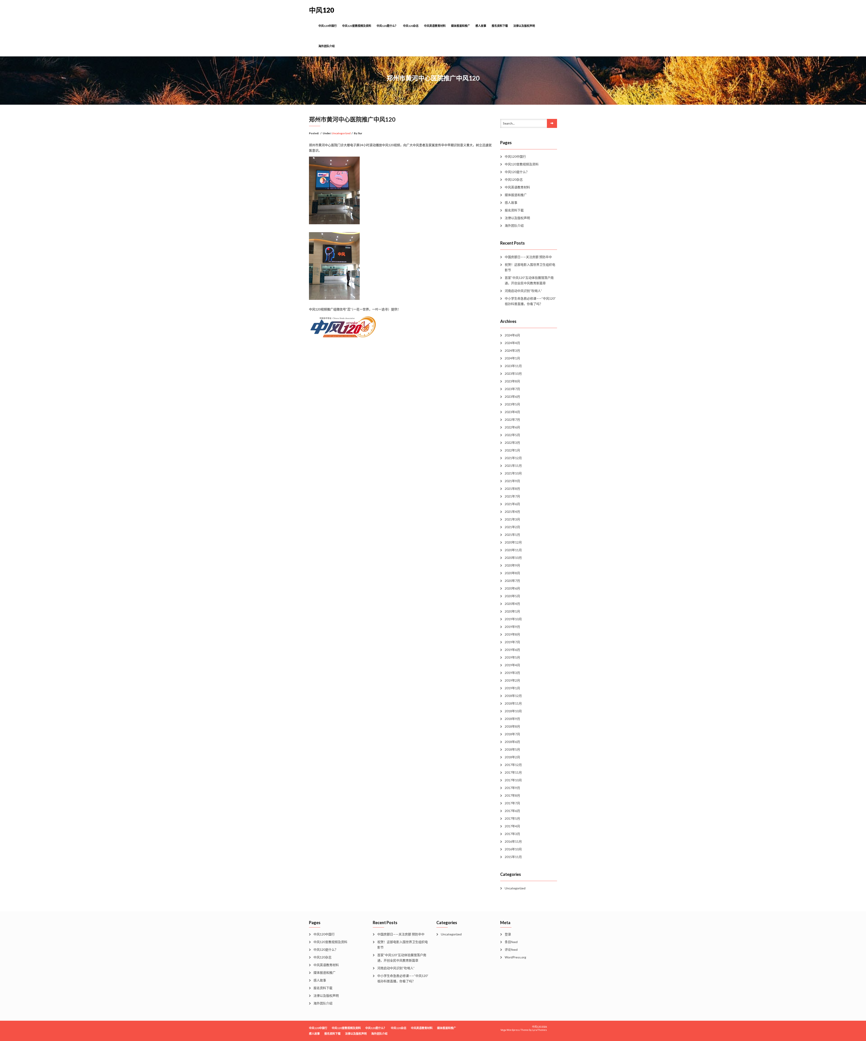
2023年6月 (512, 396)
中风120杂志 (411, 26)
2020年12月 (513, 542)
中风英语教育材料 (435, 26)
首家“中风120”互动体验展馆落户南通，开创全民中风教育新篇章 (529, 280)
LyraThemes (539, 1029)
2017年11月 (513, 772)
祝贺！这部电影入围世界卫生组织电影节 (530, 267)
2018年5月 (512, 749)
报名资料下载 (500, 26)
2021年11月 (513, 465)
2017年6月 (512, 811)
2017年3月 (512, 834)
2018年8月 (512, 726)
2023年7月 (512, 389)
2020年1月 (512, 611)
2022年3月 (512, 442)
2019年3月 (512, 673)
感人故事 (480, 26)
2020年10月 (513, 558)
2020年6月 (512, 588)
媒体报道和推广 (460, 26)
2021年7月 (512, 496)
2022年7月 (512, 419)
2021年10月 (513, 473)
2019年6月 (512, 650)
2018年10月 (513, 711)
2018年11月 (513, 703)
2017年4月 (512, 826)
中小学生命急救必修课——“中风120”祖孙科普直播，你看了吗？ (530, 301)
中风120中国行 (327, 26)
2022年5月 (512, 435)
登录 (508, 934)
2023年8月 (512, 381)
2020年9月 (512, 565)
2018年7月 (512, 734)
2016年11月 (513, 841)
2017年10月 (513, 780)
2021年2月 (512, 527)
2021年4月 (512, 512)
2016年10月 (513, 849)
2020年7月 (512, 581)
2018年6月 (512, 742)
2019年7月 (512, 642)
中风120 (321, 10)
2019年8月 (512, 634)
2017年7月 (512, 803)
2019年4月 (512, 665)
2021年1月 (512, 535)
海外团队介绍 (326, 46)
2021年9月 (512, 481)
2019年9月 (512, 627)
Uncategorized (341, 133)
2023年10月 (513, 373)
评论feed (511, 949)
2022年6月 (512, 427)
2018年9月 (512, 719)
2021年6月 (512, 504)
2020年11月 (513, 550)
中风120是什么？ (387, 26)
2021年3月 (512, 519)
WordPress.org (515, 957)
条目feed (511, 942)
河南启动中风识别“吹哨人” (523, 291)
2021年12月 (513, 458)
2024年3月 (512, 350)
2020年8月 (512, 573)
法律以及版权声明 (524, 26)
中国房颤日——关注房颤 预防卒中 (528, 257)
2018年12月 (513, 696)
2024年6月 (512, 335)
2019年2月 (512, 680)
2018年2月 (512, 757)
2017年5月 (512, 818)
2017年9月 (512, 788)
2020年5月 (512, 596)
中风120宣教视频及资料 (356, 26)
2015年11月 (513, 857)
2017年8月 (512, 795)
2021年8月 (512, 488)
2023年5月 (512, 404)
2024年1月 (512, 358)
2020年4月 (512, 604)
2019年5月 (512, 657)
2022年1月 (512, 450)
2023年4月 (512, 412)
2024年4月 (512, 343)
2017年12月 (513, 765)
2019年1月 (512, 688)
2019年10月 (513, 619)
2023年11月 (513, 366)
